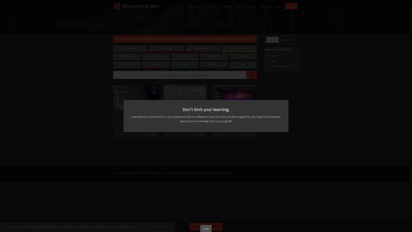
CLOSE (206, 228)
